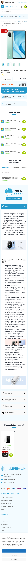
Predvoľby (14, 559)
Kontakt (3, 509)
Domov (3, 21)
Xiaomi (20, 21)
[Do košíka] (24, 121)
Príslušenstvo (4, 521)
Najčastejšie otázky (6, 503)
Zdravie (3, 530)
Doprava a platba (22, 2)
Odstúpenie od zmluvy (6, 500)
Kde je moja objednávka (7, 497)
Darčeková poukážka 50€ (10, 120)
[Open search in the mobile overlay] (14, 11)
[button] (2, 6)
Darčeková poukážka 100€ (10, 143)
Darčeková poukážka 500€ (10, 151)
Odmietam (14, 555)
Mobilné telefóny (11, 21)
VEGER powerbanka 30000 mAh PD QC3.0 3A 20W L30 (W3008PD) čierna (10, 178)
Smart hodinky (4, 524)
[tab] (14, 460)
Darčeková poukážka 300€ (10, 128)
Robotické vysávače (6, 527)
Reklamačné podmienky (7, 506)
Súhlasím (14, 550)
